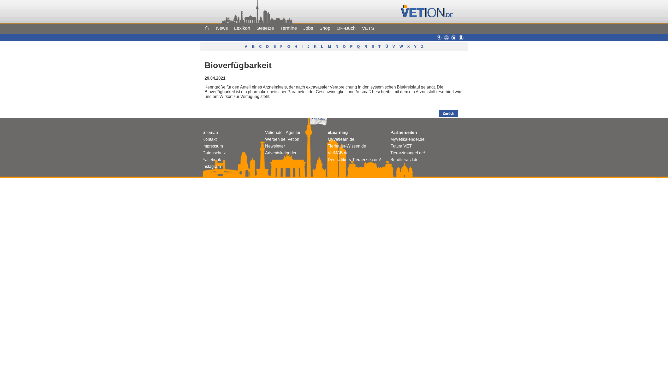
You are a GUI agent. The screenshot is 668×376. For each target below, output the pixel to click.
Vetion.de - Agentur (282, 132)
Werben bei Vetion (282, 139)
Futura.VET (401, 146)
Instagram (211, 166)
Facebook (211, 159)
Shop (324, 28)
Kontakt (209, 139)
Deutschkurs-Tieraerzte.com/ (354, 159)
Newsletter (275, 146)
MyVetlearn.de (341, 139)
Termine (288, 28)
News (222, 28)
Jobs (308, 28)
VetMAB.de (338, 153)
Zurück (448, 113)
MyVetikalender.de (407, 139)
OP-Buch (346, 28)
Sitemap (210, 132)
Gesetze (265, 28)
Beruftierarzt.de (404, 159)
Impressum (212, 146)
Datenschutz (214, 153)
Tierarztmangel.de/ (407, 153)
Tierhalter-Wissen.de (347, 146)
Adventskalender (280, 153)
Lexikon (242, 28)
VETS (368, 28)
